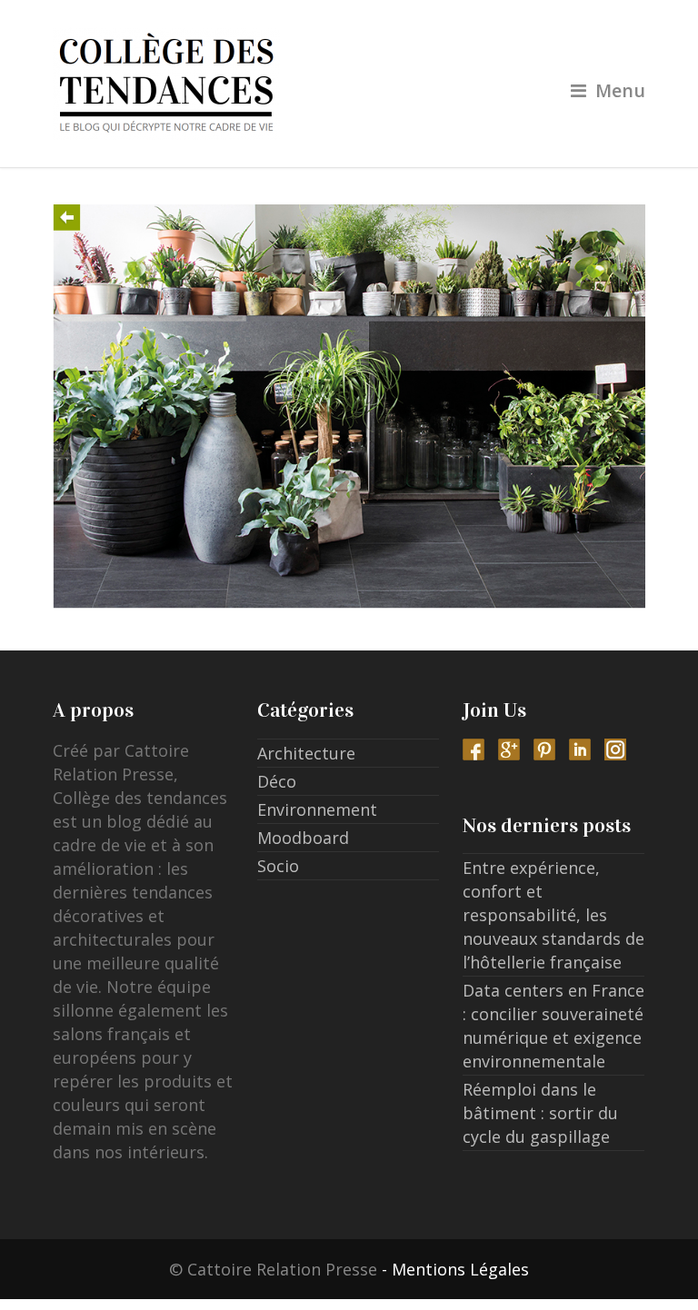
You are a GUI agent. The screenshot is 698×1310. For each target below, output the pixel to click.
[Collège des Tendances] (349, 83)
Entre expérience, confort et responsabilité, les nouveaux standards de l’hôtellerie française (553, 915)
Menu (620, 90)
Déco (276, 781)
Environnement (317, 809)
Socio (278, 866)
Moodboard (303, 838)
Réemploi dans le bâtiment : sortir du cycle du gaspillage (540, 1112)
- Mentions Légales (455, 1269)
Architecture (306, 753)
